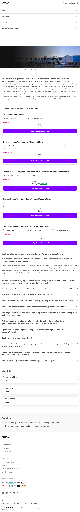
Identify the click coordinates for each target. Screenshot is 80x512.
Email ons (7, 452)
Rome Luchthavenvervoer (40, 426)
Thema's (5, 22)
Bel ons (6, 448)
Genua (6, 70)
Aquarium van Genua (69, 84)
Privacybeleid (6, 465)
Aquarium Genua (16, 70)
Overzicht (9, 507)
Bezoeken (5, 16)
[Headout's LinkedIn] (3, 493)
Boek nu (6, 381)
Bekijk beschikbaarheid (40, 131)
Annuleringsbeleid (8, 472)
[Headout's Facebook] (14, 493)
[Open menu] (77, 3)
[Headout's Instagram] (7, 493)
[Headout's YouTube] (10, 493)
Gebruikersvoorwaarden (10, 469)
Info (3, 10)
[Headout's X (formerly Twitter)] (18, 493)
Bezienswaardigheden (10, 28)
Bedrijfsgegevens (8, 462)
